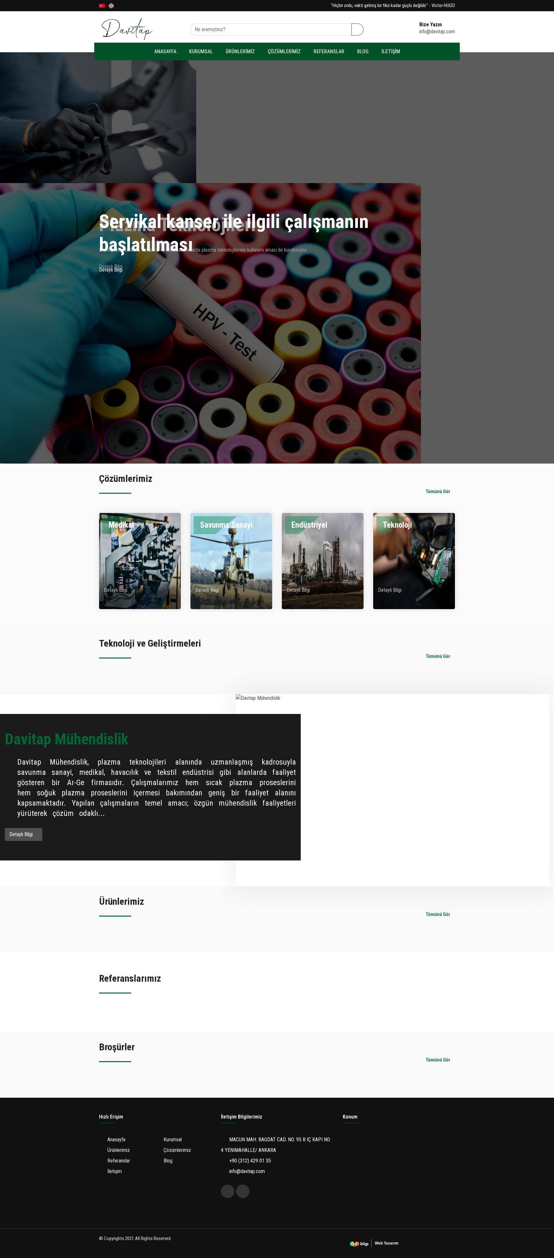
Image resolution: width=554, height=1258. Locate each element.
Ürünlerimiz (240, 51)
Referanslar (329, 51)
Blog (363, 51)
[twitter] (227, 1191)
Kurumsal (201, 51)
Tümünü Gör (438, 491)
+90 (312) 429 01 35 (249, 1161)
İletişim (391, 51)
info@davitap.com (246, 1171)
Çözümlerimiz (284, 51)
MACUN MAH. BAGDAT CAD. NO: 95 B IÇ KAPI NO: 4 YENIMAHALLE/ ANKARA (276, 1144)
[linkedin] (242, 1191)
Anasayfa (165, 51)
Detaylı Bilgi (111, 270)
